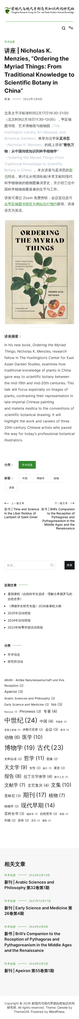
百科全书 (14, 814)
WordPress (56, 1011)
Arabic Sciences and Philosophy (29, 698)
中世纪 (21, 720)
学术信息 (9, 41)
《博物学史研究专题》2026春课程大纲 (34, 606)
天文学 (15, 767)
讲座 (11, 487)
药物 (10, 820)
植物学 (11, 806)
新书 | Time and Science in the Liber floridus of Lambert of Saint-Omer (21, 510)
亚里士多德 (12, 730)
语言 (35, 820)
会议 (51, 729)
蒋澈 (7, 99)
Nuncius (10, 711)
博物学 (41, 478)
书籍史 (61, 721)
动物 (12, 737)
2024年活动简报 (19, 620)
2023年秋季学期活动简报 (25, 627)
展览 (59, 768)
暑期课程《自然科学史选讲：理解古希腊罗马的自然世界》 (40, 596)
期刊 (35, 795)
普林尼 (12, 796)
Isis (56, 704)
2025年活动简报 (19, 613)
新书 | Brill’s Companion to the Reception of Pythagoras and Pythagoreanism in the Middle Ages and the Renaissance (58, 516)
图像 (52, 759)
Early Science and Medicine (26, 704)
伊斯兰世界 (33, 729)
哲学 (34, 758)
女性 (35, 768)
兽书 (64, 730)
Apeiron (13, 692)
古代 (50, 747)
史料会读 (13, 759)
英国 (63, 814)
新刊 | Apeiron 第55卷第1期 (29, 970)
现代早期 (38, 805)
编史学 (32, 814)
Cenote (62, 1007)
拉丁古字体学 (38, 776)
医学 (32, 737)
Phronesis (30, 711)
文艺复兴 (38, 785)
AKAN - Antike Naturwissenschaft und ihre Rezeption (34, 682)
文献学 (14, 785)
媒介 (47, 768)
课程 (46, 820)
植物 (56, 478)
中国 (24, 478)
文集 (61, 785)
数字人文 (61, 777)
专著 (50, 711)
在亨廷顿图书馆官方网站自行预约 (30, 204)
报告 (13, 776)
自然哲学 (48, 814)
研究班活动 (15, 661)
